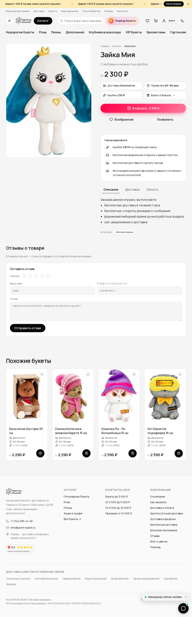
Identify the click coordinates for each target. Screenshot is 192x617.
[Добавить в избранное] (41, 374)
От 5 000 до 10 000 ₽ (118, 508)
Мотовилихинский (46, 578)
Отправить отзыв (27, 328)
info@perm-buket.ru (22, 527)
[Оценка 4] (42, 276)
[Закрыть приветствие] (185, 597)
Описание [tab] (111, 189)
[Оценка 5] (48, 276)
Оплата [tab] (152, 189)
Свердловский (71, 578)
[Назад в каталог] (10, 21)
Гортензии (178, 32)
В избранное (124, 119)
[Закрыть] (188, 4)
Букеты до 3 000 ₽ (116, 496)
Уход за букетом (91, 11)
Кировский (170, 578)
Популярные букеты (76, 496)
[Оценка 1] (24, 276)
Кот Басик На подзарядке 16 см (160, 431)
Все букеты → (72, 519)
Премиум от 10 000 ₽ (118, 513)
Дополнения (75, 32)
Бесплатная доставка (163, 524)
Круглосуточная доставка (166, 513)
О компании (157, 496)
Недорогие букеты (20, 32)
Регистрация (173, 3)
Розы (42, 32)
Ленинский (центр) (18, 578)
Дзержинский (120, 578)
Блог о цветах (158, 541)
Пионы (56, 32)
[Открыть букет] (40, 453)
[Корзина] (156, 21)
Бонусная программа (18, 11)
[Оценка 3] (36, 276)
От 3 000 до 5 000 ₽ (117, 502)
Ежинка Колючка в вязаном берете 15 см (71, 431)
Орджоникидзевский (146, 578)
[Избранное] (147, 21)
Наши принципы (69, 11)
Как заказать (158, 502)
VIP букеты (134, 32)
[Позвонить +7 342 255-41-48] (182, 21)
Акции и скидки (73, 513)
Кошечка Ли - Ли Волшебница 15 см (114, 431)
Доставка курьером (163, 519)
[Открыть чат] (183, 608)
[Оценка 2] (30, 276)
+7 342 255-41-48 (21, 521)
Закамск (11, 584)
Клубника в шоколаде (105, 32)
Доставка (38, 11)
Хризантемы (155, 32)
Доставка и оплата (162, 508)
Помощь (108, 11)
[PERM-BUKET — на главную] (24, 21)
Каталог (43, 20)
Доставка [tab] (132, 189)
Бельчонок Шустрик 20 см (26, 431)
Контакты (122, 11)
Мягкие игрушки (124, 232)
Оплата (52, 11)
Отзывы (155, 536)
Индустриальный (95, 578)
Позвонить (165, 119)
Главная (105, 46)
